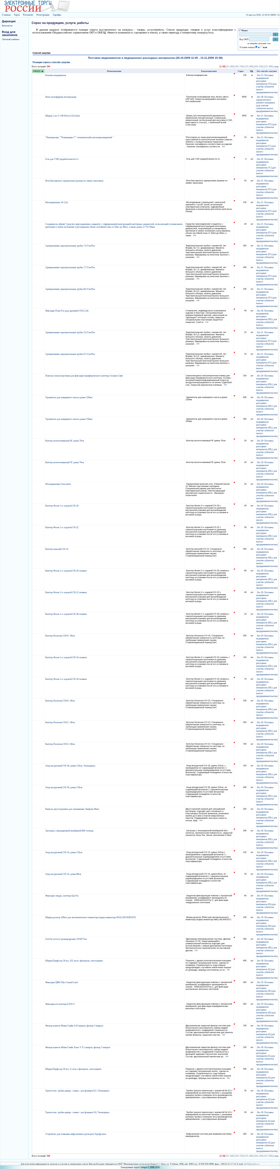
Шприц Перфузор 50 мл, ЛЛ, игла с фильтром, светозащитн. (74, 960)
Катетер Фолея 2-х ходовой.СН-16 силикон (66, 657)
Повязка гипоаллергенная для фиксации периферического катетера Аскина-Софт (84, 375)
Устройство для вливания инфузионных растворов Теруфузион (76, 1134)
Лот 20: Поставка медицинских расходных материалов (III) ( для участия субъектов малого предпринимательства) (267, 319)
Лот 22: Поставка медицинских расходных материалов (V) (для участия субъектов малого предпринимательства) (267, 146)
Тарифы (57, 14)
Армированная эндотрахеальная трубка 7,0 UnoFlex (70, 245)
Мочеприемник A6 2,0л (57, 202)
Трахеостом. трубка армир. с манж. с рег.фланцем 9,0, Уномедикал (77, 1112)
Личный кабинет (11, 39)
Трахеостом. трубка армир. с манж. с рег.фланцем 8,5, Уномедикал (77, 1090)
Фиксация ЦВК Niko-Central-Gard (61, 982)
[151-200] (248, 66)
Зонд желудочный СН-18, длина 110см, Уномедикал (70, 765)
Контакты (7, 25)
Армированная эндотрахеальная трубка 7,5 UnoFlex (70, 267)
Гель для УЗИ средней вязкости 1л (62, 159)
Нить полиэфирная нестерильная (61, 97)
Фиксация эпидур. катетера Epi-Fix (62, 895)
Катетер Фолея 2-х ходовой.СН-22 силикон (66, 592)
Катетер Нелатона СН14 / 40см (60, 744)
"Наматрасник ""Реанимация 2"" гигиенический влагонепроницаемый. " (79, 137)
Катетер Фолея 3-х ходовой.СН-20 (62, 505)
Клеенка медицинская (56, 75)
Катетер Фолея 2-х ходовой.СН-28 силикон (66, 614)
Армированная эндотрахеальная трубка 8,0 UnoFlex (70, 289)
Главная (6, 14)
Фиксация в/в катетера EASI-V (60, 1004)
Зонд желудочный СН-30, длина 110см (64, 787)
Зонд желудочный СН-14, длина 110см (64, 852)
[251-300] (268, 66)
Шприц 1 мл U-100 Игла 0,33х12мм (62, 115)
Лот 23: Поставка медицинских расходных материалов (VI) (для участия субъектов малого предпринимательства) (267, 84)
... (221, 146)
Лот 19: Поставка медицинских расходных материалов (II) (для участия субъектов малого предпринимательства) (267, 904)
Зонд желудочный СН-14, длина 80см (63, 874)
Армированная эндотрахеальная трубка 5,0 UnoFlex (70, 332)
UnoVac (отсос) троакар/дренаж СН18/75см (66, 939)
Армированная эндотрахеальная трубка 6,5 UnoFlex (70, 354)
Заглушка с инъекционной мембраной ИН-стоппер (69, 830)
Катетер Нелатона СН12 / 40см (60, 722)
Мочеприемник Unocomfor (58, 484)
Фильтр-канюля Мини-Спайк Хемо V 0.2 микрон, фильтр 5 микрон (78, 1047)
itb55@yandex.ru (251, 1164)
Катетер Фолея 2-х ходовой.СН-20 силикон (66, 570)
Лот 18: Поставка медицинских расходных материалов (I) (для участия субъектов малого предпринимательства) (267, 969)
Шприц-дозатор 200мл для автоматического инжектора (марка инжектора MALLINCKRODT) (90, 917)
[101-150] (239, 66)
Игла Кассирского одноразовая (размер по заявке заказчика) (74, 180)
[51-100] (230, 66)
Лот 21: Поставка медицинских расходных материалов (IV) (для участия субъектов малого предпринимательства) (267, 124)
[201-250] (258, 66)
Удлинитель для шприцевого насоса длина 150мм (69, 419)
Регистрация (43, 14)
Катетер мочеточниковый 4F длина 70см (65, 440)
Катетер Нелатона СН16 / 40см (60, 635)
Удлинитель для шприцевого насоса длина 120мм (69, 397)
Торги (17, 14)
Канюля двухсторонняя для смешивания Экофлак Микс (72, 809)
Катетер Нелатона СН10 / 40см (60, 700)
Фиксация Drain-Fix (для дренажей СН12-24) (67, 310)
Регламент (28, 14)
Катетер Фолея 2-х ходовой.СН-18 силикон (66, 679)
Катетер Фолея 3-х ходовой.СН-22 (62, 527)
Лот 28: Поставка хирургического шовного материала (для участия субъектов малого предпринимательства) (267, 104)
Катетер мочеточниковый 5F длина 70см (65, 462)
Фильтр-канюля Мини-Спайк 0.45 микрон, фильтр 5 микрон (74, 1025)
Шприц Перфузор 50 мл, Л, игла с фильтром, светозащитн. (73, 1069)
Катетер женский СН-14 (57, 549)
